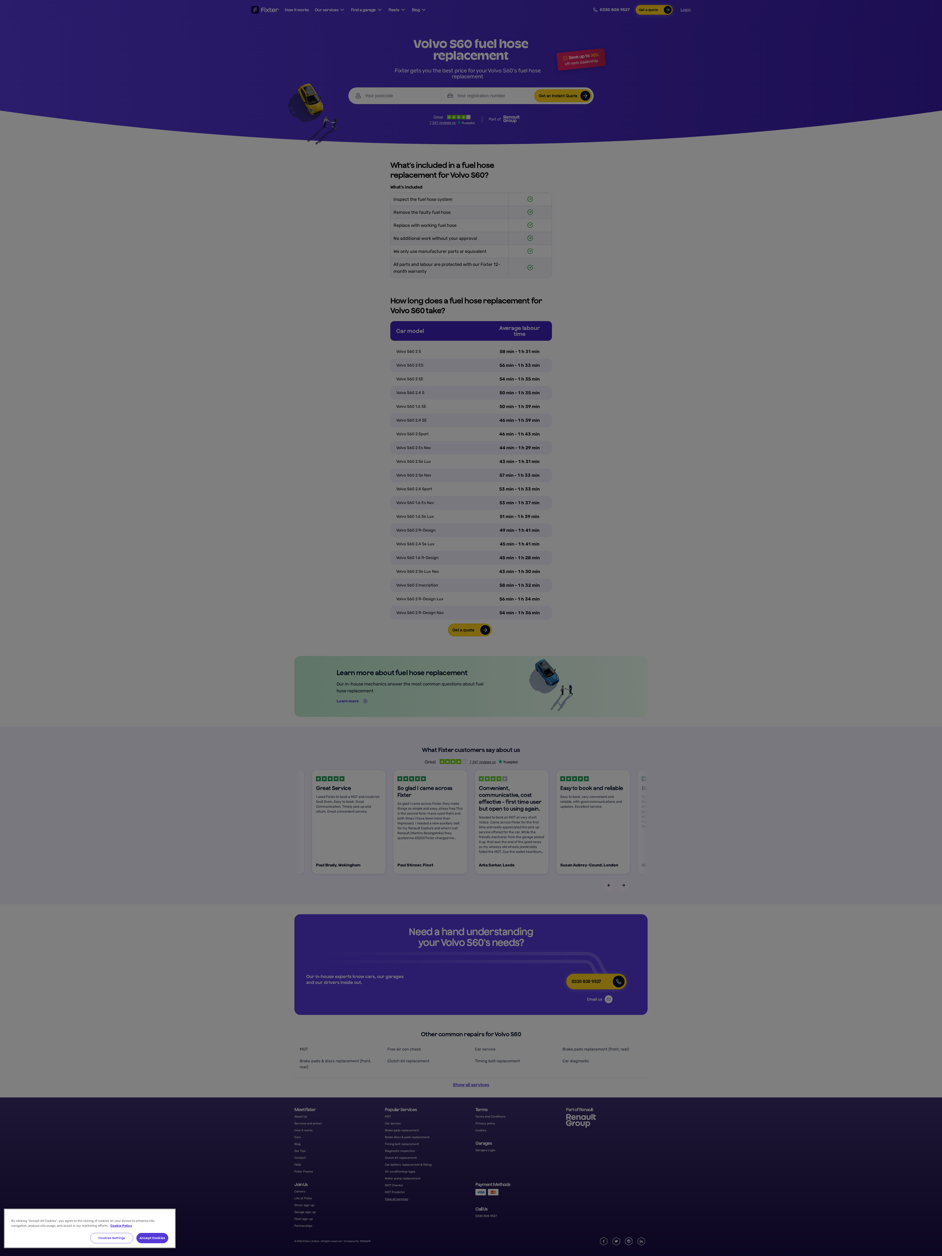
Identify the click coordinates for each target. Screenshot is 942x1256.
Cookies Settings (111, 1238)
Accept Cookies (152, 1238)
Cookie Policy (121, 1226)
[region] (90, 1228)
